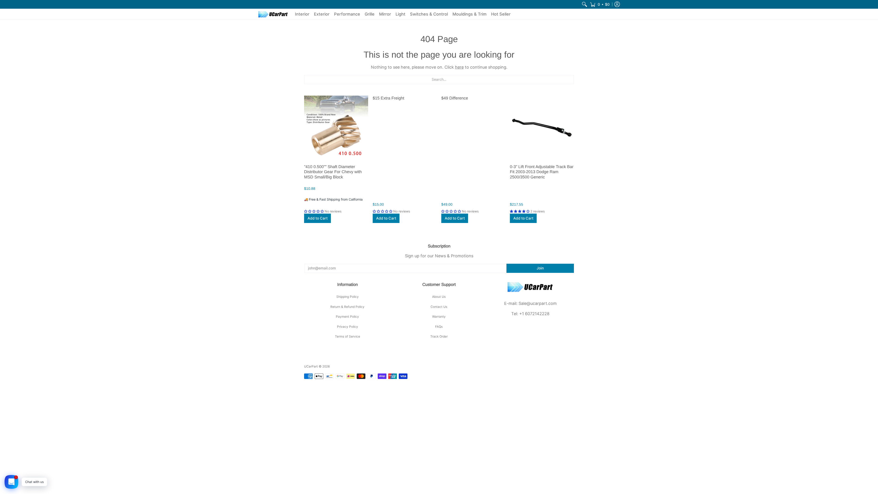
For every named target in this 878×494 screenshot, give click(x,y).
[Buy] (336, 128)
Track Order (439, 336)
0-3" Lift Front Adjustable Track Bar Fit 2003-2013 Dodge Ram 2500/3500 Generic (541, 171)
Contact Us (439, 307)
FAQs (439, 326)
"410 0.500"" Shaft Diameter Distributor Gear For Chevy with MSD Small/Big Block (333, 171)
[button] (600, 4)
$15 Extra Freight (388, 98)
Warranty (439, 316)
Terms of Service (347, 336)
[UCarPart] (273, 14)
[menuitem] (584, 4)
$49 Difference (454, 98)
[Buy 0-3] (542, 128)
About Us (439, 296)
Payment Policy (347, 316)
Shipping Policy (347, 296)
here (459, 67)
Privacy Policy (347, 326)
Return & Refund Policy (347, 307)
